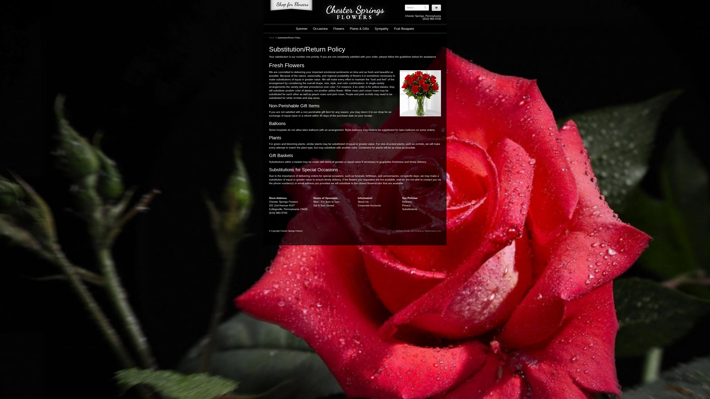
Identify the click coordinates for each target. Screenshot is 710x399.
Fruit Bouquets (404, 28)
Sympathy (381, 28)
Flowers (338, 28)
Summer (301, 28)
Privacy (406, 205)
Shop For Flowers (291, 6)
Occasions (320, 28)
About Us (363, 201)
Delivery (407, 201)
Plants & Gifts (359, 28)
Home (271, 38)
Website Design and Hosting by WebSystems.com (418, 231)
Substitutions (409, 209)
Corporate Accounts (369, 205)
